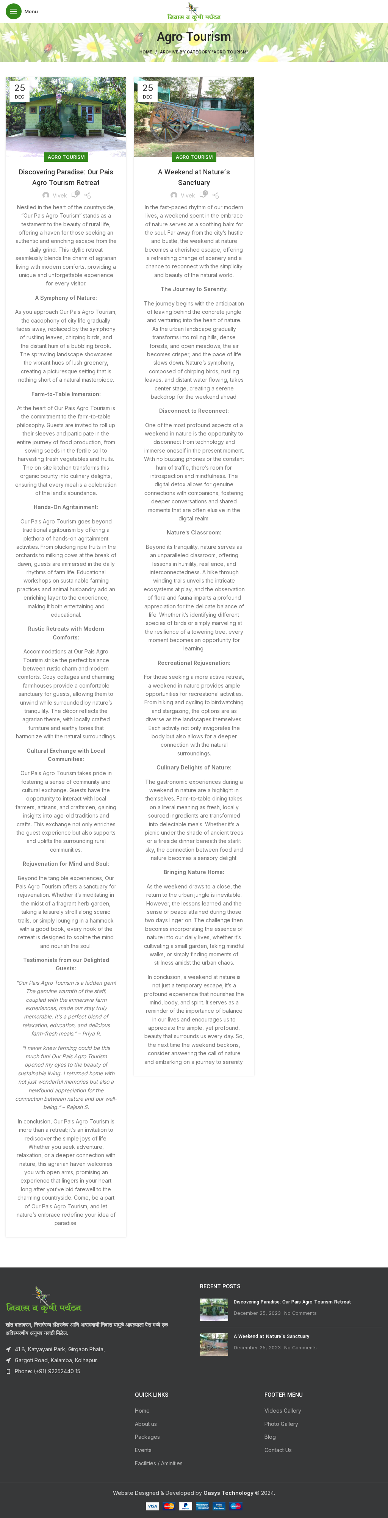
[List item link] (97, 1371)
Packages (147, 1436)
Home (145, 52)
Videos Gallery (282, 1410)
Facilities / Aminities (159, 1463)
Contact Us (278, 1450)
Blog (270, 1436)
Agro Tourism (66, 157)
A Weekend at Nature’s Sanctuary (271, 1336)
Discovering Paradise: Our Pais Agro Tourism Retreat (292, 1302)
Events (143, 1450)
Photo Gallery (281, 1424)
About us (146, 1424)
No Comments (300, 1313)
